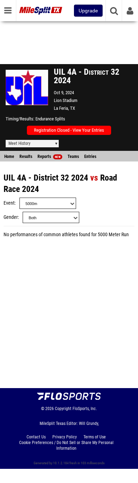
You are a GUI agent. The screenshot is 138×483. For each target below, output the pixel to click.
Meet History (19, 143)
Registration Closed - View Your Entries (69, 130)
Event (9, 203)
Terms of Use (95, 436)
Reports (49, 156)
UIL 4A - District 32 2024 (46, 178)
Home (9, 156)
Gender (11, 217)
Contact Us (36, 436)
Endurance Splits (50, 118)
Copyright (63, 408)
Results (25, 156)
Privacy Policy (64, 436)
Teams (73, 156)
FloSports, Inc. (85, 408)
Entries (90, 156)
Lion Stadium (65, 100)
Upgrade (88, 10)
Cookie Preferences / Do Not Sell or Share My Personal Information (66, 445)
